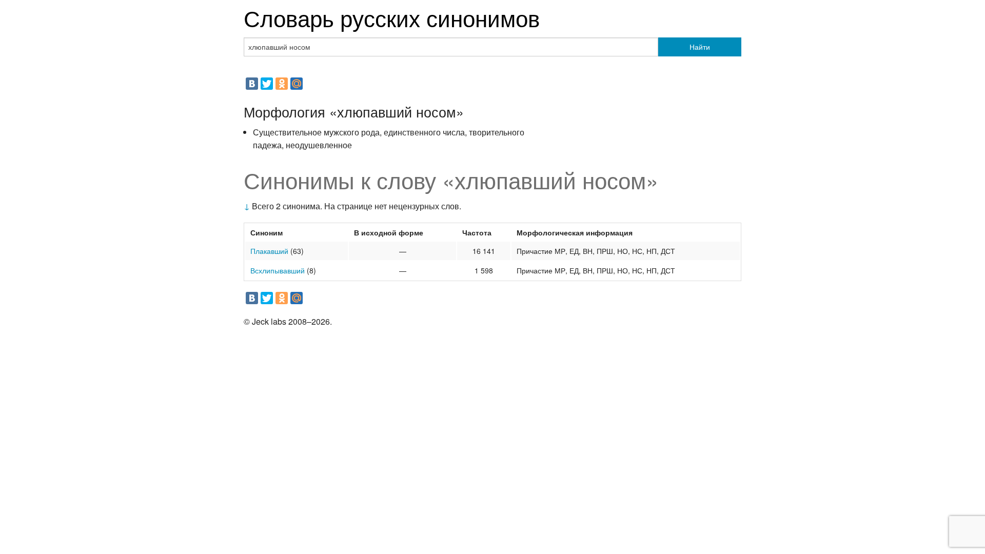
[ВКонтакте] (252, 83)
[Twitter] (267, 83)
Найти (700, 47)
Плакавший (269, 251)
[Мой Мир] (296, 83)
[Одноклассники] (281, 83)
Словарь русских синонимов (392, 17)
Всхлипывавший (277, 270)
